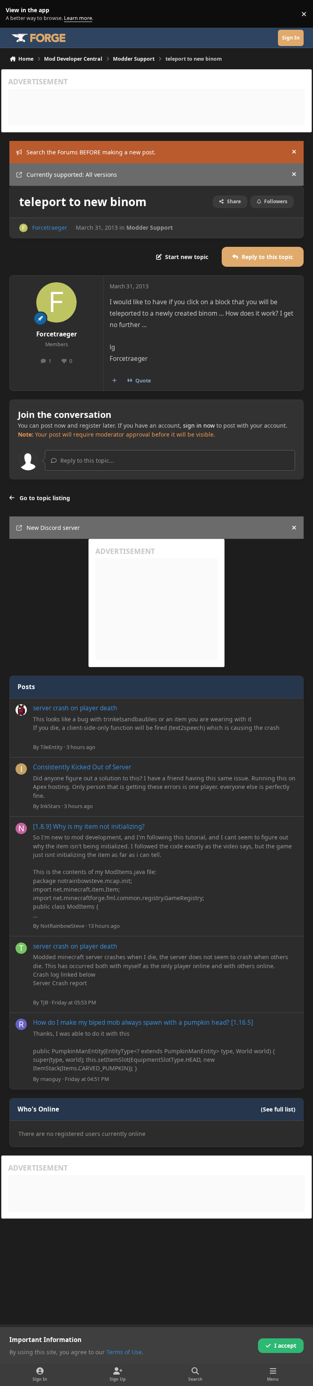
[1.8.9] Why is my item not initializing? (89, 826)
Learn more (15, 14)
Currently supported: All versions (71, 174)
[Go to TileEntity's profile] (21, 710)
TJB (44, 1002)
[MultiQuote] (114, 380)
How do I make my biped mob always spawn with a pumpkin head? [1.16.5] (143, 1022)
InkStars (50, 806)
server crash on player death (75, 708)
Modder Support (149, 227)
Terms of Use (124, 1352)
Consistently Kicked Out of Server (82, 767)
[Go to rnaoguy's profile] (21, 1024)
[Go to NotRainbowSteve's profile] (21, 828)
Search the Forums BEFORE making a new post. (91, 152)
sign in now (199, 425)
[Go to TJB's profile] (21, 948)
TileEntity (51, 747)
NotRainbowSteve (62, 925)
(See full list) (278, 1109)
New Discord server (53, 528)
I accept (285, 1345)
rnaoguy (50, 1079)
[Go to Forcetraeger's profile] (23, 228)
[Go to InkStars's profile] (21, 769)
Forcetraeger (49, 227)
